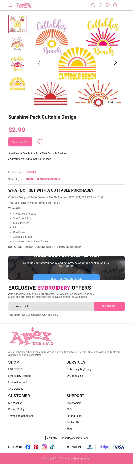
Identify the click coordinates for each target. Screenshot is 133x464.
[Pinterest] (36, 447)
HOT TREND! (15, 369)
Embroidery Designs (19, 375)
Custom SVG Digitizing (66, 279)
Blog (69, 428)
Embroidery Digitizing (78, 369)
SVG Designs (15, 388)
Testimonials (73, 403)
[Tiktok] (52, 447)
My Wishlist (15, 403)
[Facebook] (27, 447)
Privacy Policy (16, 409)
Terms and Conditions (20, 416)
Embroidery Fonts (18, 382)
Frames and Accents (48, 178)
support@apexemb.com (74, 438)
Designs (31, 171)
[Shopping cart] (115, 5)
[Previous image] (39, 63)
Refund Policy (74, 416)
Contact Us (72, 422)
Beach (30, 178)
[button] (77, 62)
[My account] (100, 5)
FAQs (69, 409)
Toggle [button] (10, 5)
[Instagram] (44, 447)
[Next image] (115, 63)
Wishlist (107, 5)
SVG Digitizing (74, 375)
